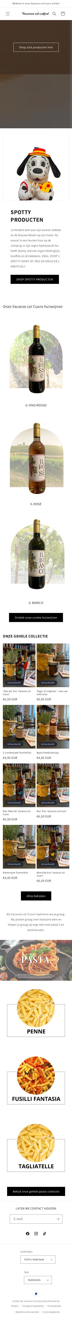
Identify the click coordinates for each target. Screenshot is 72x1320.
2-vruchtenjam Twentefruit (17, 752)
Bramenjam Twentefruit (15, 872)
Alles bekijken (36, 896)
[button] (7, 13)
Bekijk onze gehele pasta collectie (36, 1191)
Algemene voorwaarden (27, 1312)
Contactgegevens (51, 1312)
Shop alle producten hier (36, 47)
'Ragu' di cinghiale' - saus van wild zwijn (52, 693)
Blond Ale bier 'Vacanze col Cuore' (51, 874)
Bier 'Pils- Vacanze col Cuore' (52, 811)
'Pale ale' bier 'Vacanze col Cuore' (17, 693)
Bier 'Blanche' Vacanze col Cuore (16, 813)
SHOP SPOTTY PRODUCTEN (34, 279)
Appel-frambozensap (48, 752)
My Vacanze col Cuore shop (34, 1301)
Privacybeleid (54, 1306)
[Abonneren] (58, 1219)
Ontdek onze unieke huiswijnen (36, 617)
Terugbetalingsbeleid (33, 1306)
